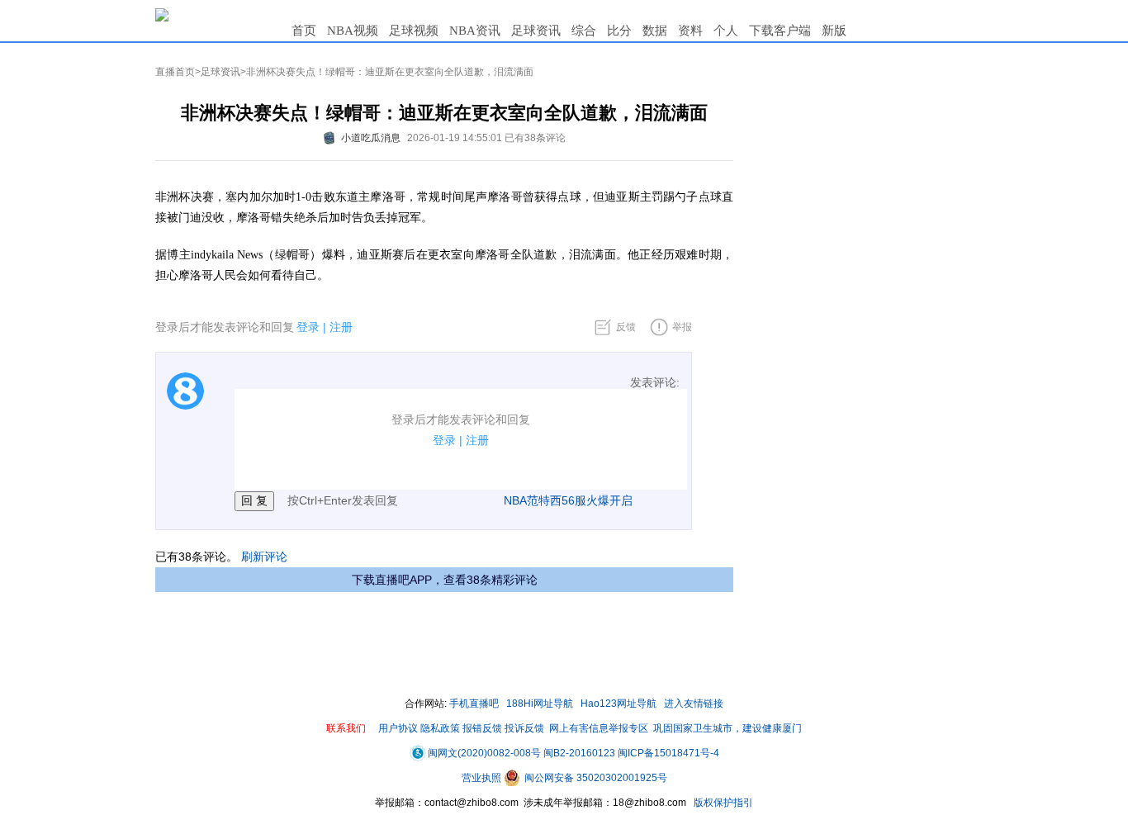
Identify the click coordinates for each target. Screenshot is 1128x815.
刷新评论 (264, 556)
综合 (583, 30)
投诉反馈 (524, 728)
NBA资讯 (474, 30)
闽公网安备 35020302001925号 (594, 778)
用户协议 (398, 728)
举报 (682, 327)
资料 (690, 30)
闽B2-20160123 (579, 753)
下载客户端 (780, 30)
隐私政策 (440, 728)
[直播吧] (161, 14)
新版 (834, 30)
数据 (654, 30)
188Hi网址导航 (539, 703)
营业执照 (483, 778)
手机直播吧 (474, 703)
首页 (303, 30)
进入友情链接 (693, 703)
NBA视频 (352, 30)
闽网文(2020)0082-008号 (484, 753)
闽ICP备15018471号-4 (668, 753)
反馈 (626, 327)
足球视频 (413, 30)
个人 (725, 30)
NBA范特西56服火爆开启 (568, 500)
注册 (341, 327)
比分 (619, 30)
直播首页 (175, 72)
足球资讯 (536, 30)
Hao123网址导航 (618, 703)
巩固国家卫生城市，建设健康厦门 (727, 728)
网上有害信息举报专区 (598, 728)
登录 (308, 327)
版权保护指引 (722, 802)
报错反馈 (482, 728)
